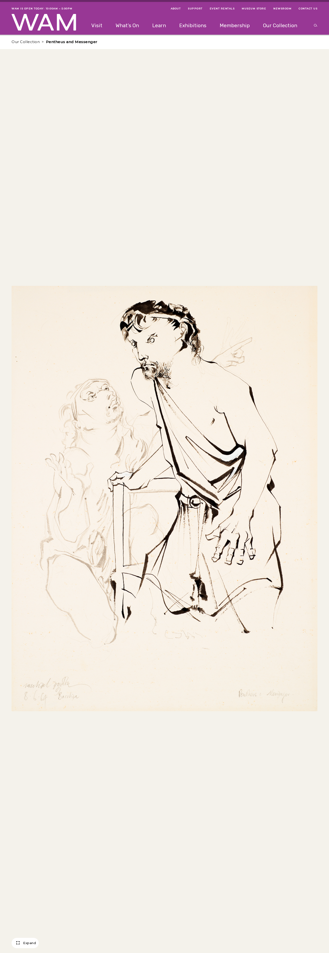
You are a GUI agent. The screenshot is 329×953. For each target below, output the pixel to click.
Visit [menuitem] (96, 25)
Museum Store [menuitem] (254, 8)
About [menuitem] (176, 8)
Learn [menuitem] (159, 25)
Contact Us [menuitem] (308, 8)
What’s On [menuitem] (127, 25)
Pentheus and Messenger (72, 41)
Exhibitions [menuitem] (192, 25)
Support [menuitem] (195, 8)
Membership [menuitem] (235, 25)
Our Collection (26, 41)
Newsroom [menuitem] (282, 8)
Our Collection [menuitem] (280, 25)
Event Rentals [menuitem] (222, 8)
